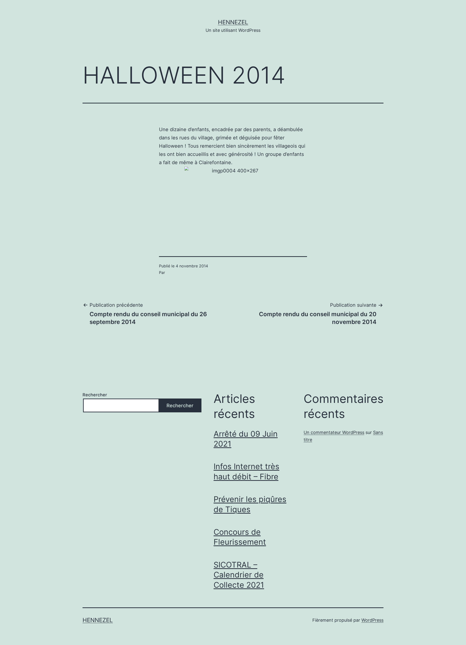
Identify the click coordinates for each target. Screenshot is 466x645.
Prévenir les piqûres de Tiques (250, 504)
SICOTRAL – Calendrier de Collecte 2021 (239, 575)
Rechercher (95, 394)
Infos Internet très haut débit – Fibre (246, 471)
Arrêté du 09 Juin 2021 (246, 439)
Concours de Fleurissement (240, 537)
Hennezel (233, 22)
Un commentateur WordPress (334, 432)
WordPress (372, 620)
